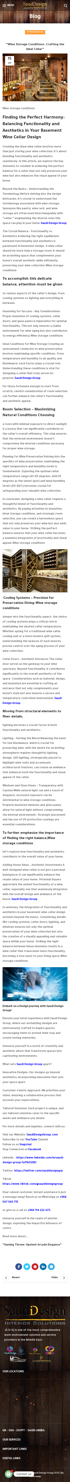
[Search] (65, 5)
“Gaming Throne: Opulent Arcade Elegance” (32, 1245)
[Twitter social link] (26, 1266)
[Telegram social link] (51, 1266)
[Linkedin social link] (43, 1266)
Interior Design (35, 32)
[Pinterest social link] (35, 1266)
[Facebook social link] (18, 1266)
